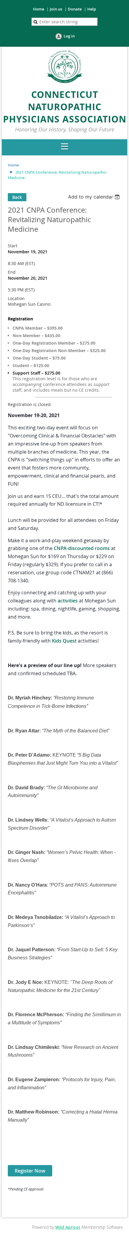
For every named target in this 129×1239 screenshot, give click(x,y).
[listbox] (94, 196)
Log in (69, 36)
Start (12, 246)
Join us (56, 9)
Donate (75, 9)
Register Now (30, 1170)
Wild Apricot (67, 1227)
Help (91, 9)
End (12, 272)
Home (38, 9)
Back (17, 197)
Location (16, 298)
